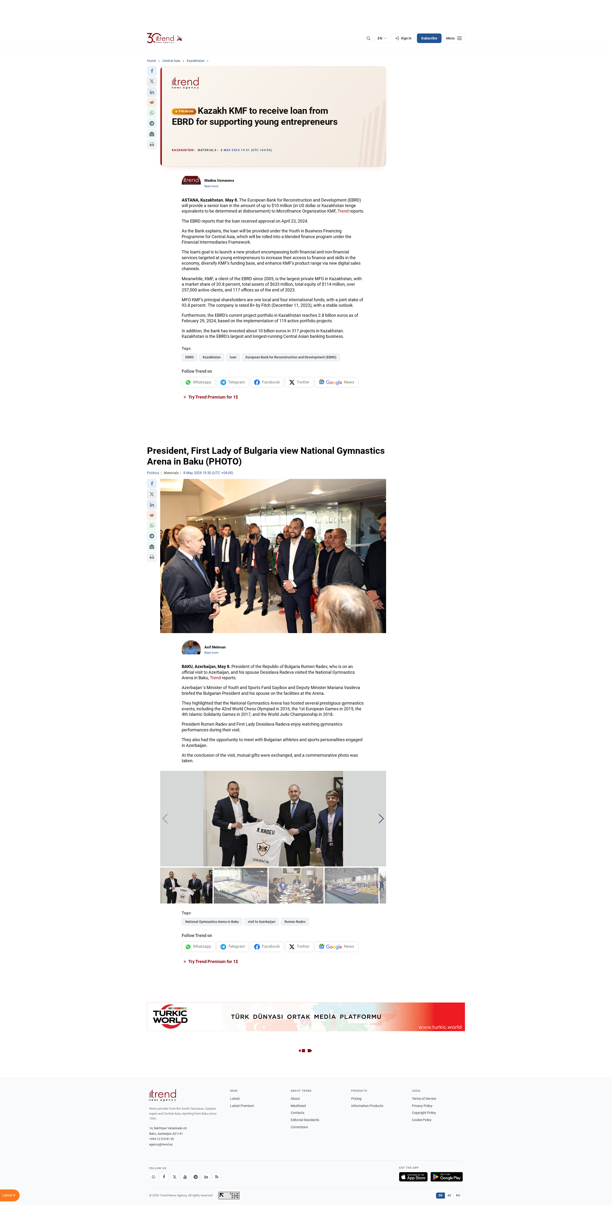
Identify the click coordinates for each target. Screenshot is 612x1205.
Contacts (297, 1113)
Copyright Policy (424, 1113)
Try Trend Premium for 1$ (213, 397)
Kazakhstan (212, 357)
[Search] (368, 38)
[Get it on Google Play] (447, 1177)
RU (458, 1195)
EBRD (189, 357)
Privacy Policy (422, 1106)
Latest (235, 1099)
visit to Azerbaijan (261, 922)
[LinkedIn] (206, 1176)
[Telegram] (195, 1176)
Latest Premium (242, 1106)
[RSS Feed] (216, 1176)
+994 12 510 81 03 (161, 1139)
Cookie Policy (422, 1120)
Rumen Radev (295, 922)
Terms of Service (424, 1099)
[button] (151, 71)
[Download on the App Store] (413, 1177)
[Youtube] (185, 1176)
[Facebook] (164, 1176)
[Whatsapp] (153, 1176)
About (295, 1099)
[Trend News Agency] (162, 1095)
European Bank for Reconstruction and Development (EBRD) (291, 357)
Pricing (356, 1099)
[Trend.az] (164, 38)
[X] (174, 1176)
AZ (449, 1195)
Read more (211, 186)
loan (233, 357)
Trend (343, 211)
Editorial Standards (305, 1120)
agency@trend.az (161, 1144)
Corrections (299, 1127)
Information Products (367, 1106)
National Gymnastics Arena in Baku (212, 922)
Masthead (298, 1106)
